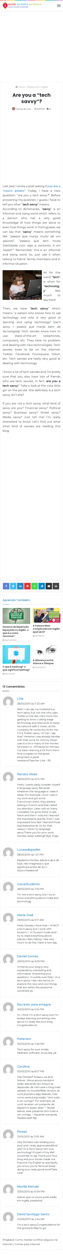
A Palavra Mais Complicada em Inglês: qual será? (46, 629)
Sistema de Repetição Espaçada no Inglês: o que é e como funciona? (16, 631)
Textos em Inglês (37, 86)
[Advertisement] (31, 46)
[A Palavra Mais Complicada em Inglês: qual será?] (46, 615)
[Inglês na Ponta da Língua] (21, 5)
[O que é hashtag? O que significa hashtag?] (16, 654)
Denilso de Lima (23, 109)
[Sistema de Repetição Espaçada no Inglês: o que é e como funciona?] (16, 616)
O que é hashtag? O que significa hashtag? (16, 668)
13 (50, 109)
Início (21, 86)
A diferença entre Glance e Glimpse (43, 662)
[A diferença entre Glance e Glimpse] (46, 651)
